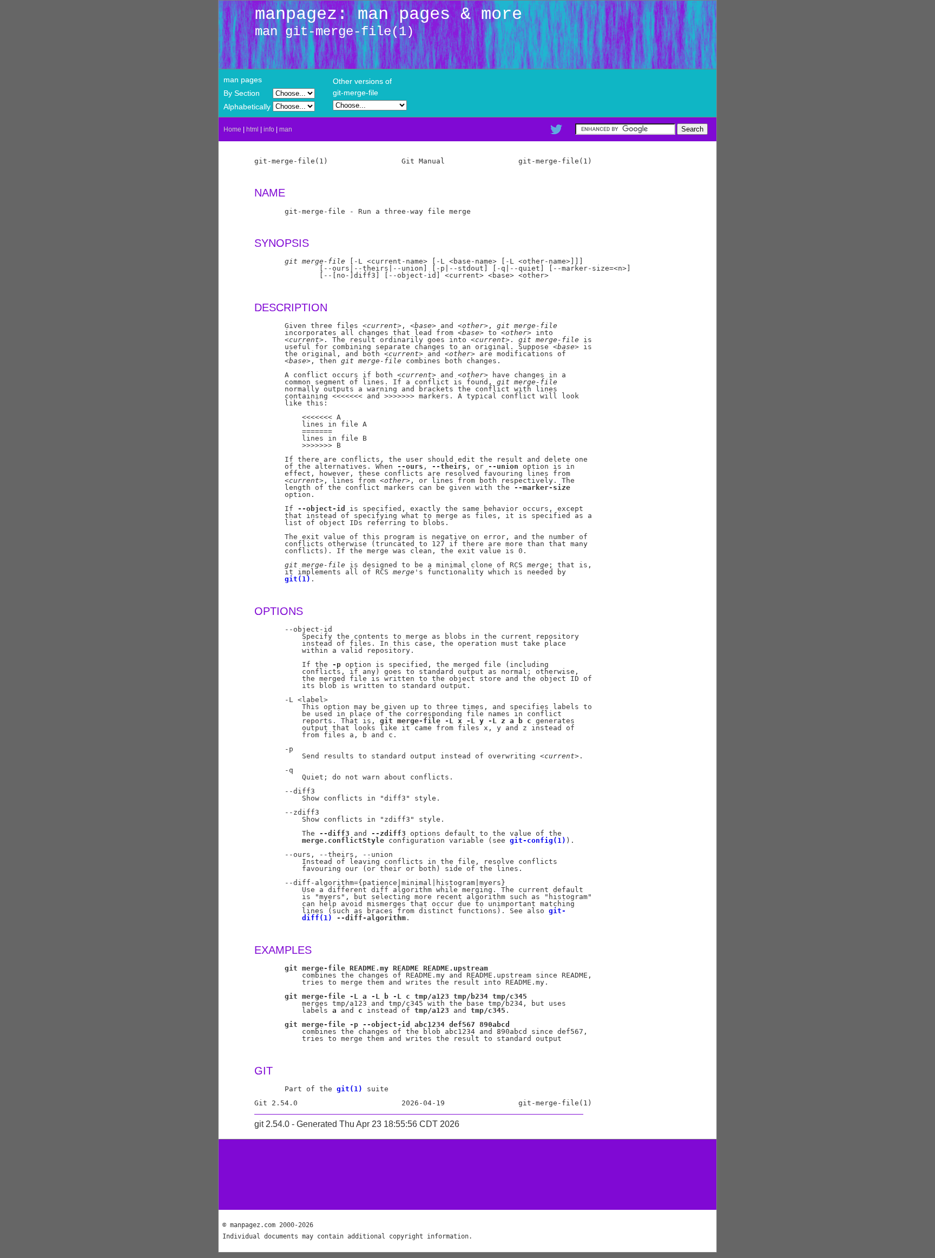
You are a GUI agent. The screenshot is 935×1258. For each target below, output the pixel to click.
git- (557, 911)
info (269, 129)
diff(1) (317, 918)
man (285, 129)
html (252, 129)
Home (232, 129)
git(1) (298, 579)
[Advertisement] (467, 1174)
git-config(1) (538, 840)
